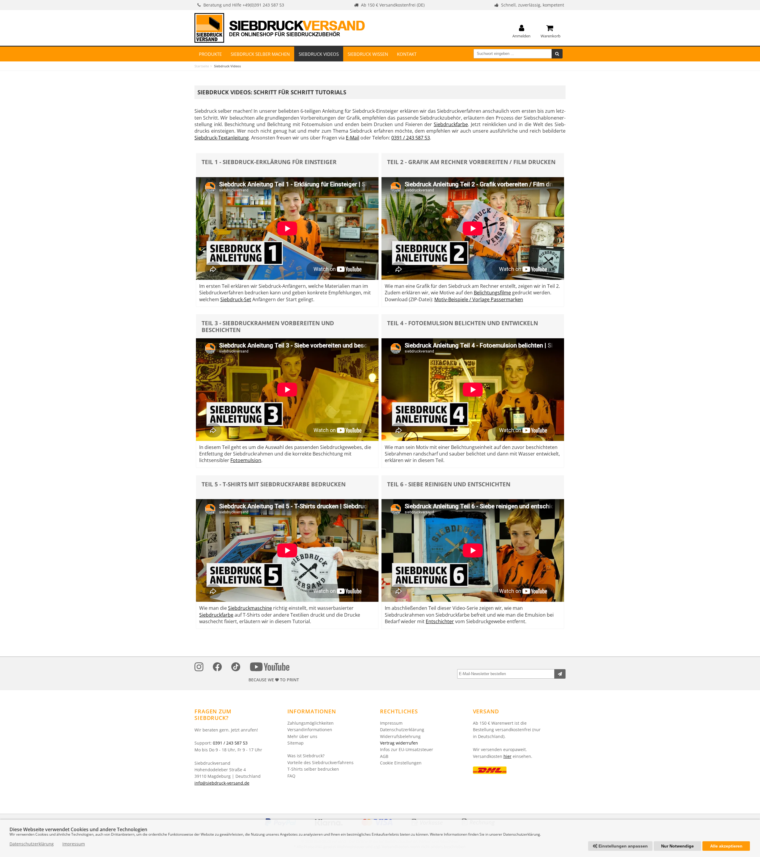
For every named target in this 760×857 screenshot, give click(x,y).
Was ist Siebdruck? (305, 755)
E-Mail (352, 137)
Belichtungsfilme (492, 292)
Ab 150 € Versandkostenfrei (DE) (393, 5)
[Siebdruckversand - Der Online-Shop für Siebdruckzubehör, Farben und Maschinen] (279, 28)
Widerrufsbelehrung (400, 736)
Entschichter (440, 621)
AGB (384, 756)
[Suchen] (557, 53)
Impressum (391, 723)
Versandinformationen (309, 729)
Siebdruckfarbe (451, 124)
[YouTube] (269, 668)
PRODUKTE (210, 54)
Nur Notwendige (677, 846)
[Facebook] (217, 668)
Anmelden (521, 35)
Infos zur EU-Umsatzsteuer (406, 749)
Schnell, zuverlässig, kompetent (532, 5)
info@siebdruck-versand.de (221, 783)
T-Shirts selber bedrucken (313, 769)
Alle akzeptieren (726, 846)
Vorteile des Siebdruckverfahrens (320, 762)
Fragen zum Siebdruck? (213, 715)
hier (508, 756)
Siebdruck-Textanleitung (221, 137)
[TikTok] (235, 668)
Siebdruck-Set (235, 299)
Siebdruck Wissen (368, 54)
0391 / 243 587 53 (410, 137)
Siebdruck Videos (319, 54)
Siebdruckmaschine (250, 608)
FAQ (291, 776)
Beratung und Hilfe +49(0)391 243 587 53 (243, 5)
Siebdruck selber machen (260, 54)
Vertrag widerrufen (399, 743)
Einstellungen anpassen (622, 846)
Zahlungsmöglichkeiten (310, 723)
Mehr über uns (302, 736)
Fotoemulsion (245, 460)
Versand (486, 711)
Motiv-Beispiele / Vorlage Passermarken (478, 299)
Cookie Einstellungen (401, 763)
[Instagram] (198, 668)
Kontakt (407, 54)
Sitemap (295, 743)
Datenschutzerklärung (402, 729)
